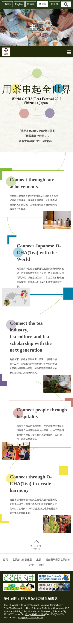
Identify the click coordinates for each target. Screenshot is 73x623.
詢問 (41, 564)
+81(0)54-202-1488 (35, 614)
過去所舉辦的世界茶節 (58, 559)
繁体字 (42, 4)
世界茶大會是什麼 (22, 559)
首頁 (5, 559)
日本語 (7, 4)
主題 (38, 559)
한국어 (54, 4)
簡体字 (30, 4)
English (19, 4)
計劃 (31, 564)
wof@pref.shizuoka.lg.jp (30, 617)
